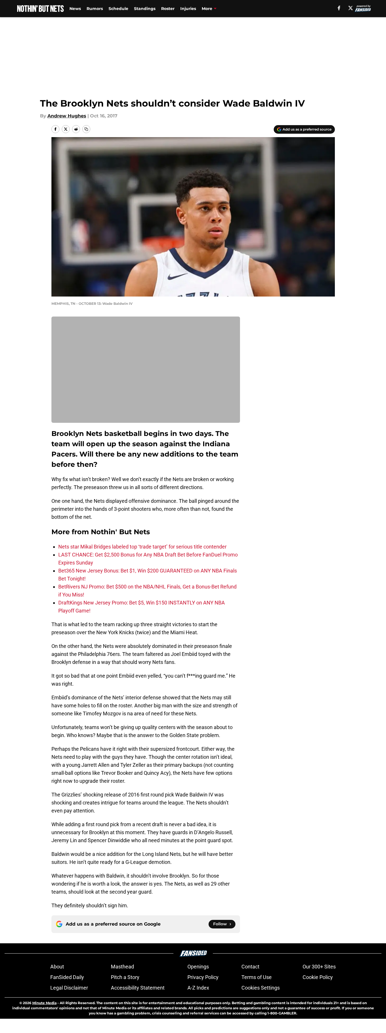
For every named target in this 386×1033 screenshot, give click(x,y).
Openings (198, 967)
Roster (168, 8)
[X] (350, 8)
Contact (250, 967)
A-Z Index (198, 988)
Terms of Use (256, 977)
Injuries (188, 8)
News (75, 8)
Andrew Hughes (66, 116)
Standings (144, 8)
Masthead (122, 967)
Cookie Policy (318, 977)
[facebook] (339, 8)
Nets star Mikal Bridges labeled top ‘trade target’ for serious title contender (142, 547)
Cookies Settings (260, 988)
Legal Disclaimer (69, 988)
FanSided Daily (67, 977)
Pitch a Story (125, 977)
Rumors (95, 8)
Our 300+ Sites (319, 967)
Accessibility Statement (138, 988)
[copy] (86, 129)
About (57, 967)
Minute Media (44, 1003)
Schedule (118, 8)
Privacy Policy (203, 977)
